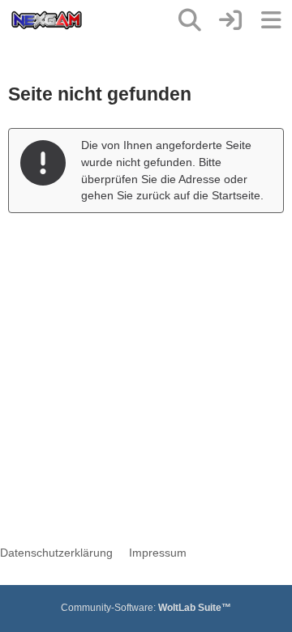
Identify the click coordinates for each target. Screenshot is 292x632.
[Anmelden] (230, 20)
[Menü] (271, 20)
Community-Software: (146, 607)
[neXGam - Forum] (46, 20)
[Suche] (190, 20)
